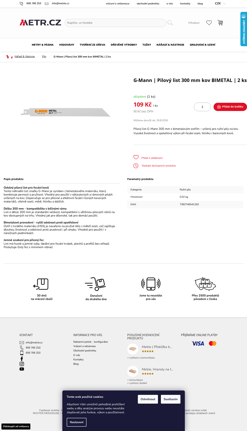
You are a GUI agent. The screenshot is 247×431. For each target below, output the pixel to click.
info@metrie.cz (34, 342)
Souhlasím (171, 399)
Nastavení (76, 422)
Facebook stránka (49, 410)
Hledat (170, 23)
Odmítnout (148, 399)
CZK (218, 3)
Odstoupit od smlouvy (16, 426)
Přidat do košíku (232, 106)
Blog (200, 3)
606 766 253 (33, 347)
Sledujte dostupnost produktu (158, 165)
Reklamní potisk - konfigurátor (90, 342)
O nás (170, 3)
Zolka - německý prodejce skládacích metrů (191, 413)
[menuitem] (42, 44)
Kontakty (185, 3)
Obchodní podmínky (148, 3)
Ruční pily (185, 189)
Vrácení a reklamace (117, 3)
